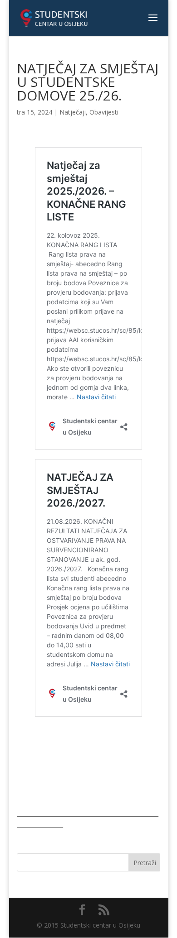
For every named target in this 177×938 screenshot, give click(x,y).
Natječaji (72, 112)
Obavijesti (103, 112)
